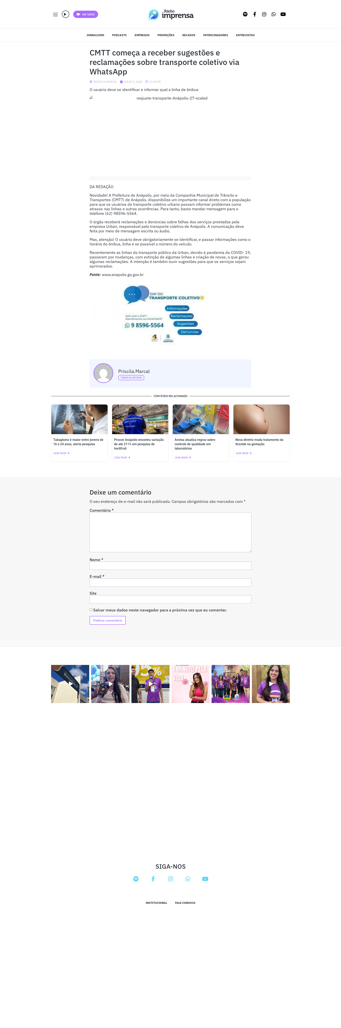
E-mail (97, 576)
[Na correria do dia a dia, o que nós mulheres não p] (190, 684)
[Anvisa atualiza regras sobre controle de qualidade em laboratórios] (201, 419)
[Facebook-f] (254, 14)
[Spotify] (245, 14)
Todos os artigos (131, 377)
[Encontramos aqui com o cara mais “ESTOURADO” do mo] (150, 684)
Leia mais (59, 453)
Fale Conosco (185, 903)
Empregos (142, 35)
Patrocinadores (215, 35)
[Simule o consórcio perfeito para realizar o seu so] (70, 684)
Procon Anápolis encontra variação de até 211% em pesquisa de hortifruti (139, 444)
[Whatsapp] (273, 14)
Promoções (165, 35)
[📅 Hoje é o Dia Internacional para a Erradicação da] (271, 684)
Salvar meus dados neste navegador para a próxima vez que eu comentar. (160, 610)
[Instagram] (264, 14)
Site (93, 593)
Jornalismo (95, 35)
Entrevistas (245, 35)
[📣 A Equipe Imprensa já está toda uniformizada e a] (231, 684)
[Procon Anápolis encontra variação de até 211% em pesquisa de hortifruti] (140, 419)
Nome (96, 560)
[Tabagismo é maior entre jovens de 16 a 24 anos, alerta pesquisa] (79, 419)
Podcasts (119, 35)
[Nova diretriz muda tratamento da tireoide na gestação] (261, 419)
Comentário (102, 510)
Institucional (156, 903)
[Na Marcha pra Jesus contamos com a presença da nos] (110, 684)
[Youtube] (283, 14)
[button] (65, 14)
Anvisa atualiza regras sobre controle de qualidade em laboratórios (195, 444)
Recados (188, 35)
